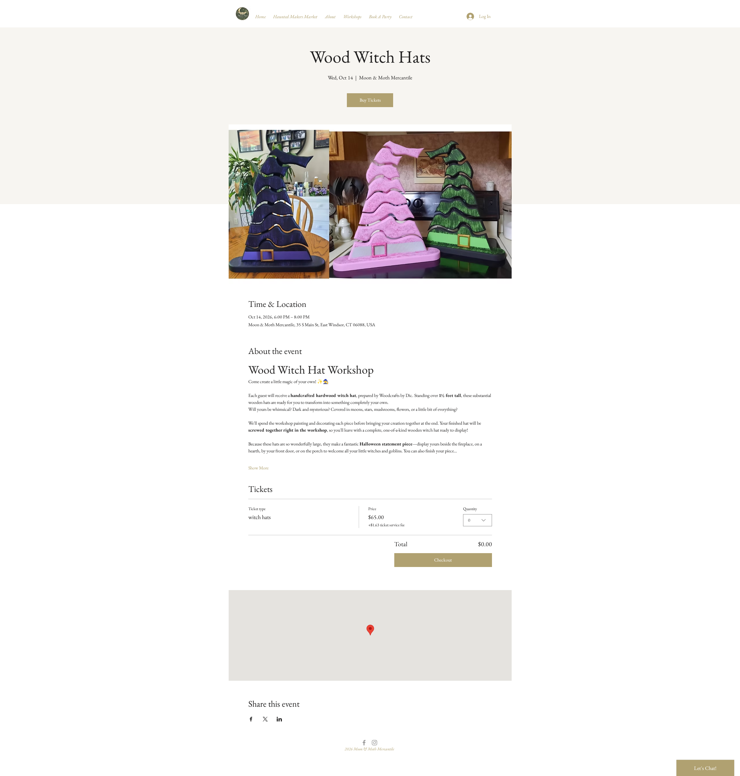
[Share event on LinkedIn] (279, 719)
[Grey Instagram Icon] (374, 742)
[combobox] (477, 520)
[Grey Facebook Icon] (364, 742)
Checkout (443, 560)
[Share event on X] (265, 719)
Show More (258, 468)
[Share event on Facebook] (251, 719)
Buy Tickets (370, 100)
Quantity (470, 508)
